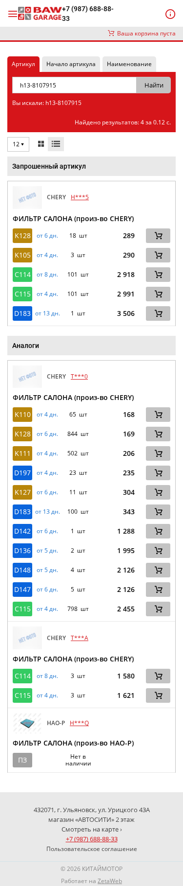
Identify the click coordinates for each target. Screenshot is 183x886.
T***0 (79, 376)
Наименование (129, 64)
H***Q (79, 723)
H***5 (80, 197)
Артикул (23, 64)
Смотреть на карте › (91, 829)
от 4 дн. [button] (47, 255)
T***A (79, 638)
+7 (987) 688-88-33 (88, 13)
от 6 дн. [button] (47, 236)
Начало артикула (71, 64)
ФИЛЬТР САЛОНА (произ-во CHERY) (73, 218)
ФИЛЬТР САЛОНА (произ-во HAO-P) (73, 742)
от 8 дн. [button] (47, 275)
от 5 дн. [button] (47, 551)
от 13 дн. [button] (47, 313)
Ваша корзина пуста (145, 33)
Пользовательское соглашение (91, 849)
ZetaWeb (110, 881)
